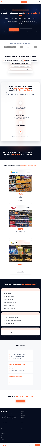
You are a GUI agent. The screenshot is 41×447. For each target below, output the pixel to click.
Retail (22, 413)
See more (20, 200)
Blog (2, 435)
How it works (3, 437)
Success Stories (23, 426)
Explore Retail (13, 29)
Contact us (24, 1)
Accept (37, 444)
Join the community (4, 430)
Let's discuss (19, 400)
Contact (2, 439)
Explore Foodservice (25, 29)
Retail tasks (3, 424)
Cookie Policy (5, 445)
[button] (39, 1)
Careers (22, 428)
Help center (3, 428)
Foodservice (23, 415)
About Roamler (23, 424)
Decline (32, 444)
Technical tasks (3, 426)
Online (22, 417)
